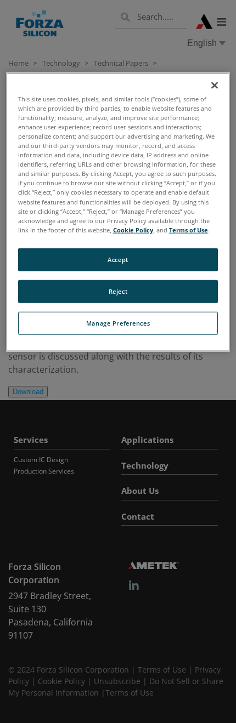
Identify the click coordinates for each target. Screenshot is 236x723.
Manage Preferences (118, 322)
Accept (118, 259)
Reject (118, 291)
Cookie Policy (133, 229)
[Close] (215, 85)
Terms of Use (188, 229)
